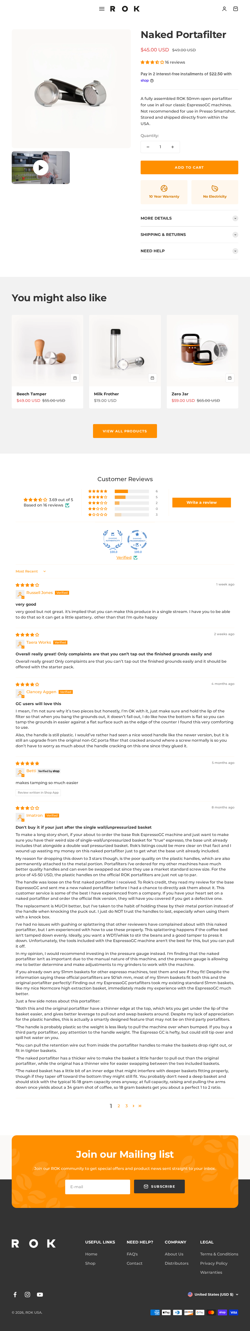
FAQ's (132, 1254)
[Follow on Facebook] (15, 1294)
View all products (125, 431)
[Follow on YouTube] (40, 1294)
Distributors (176, 1263)
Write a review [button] (202, 502)
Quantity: (150, 135)
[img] (27, 585)
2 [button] (119, 1106)
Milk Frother (106, 394)
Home (91, 1254)
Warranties (211, 1272)
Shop (90, 1263)
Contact (135, 1263)
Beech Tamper (31, 394)
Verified (124, 557)
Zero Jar (180, 394)
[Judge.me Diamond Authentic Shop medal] (113, 540)
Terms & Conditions (219, 1254)
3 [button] (126, 1106)
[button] (153, 62)
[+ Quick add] (75, 378)
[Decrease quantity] (148, 147)
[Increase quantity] (173, 147)
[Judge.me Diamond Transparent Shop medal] (137, 540)
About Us (174, 1254)
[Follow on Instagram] (27, 1294)
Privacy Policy (214, 1263)
